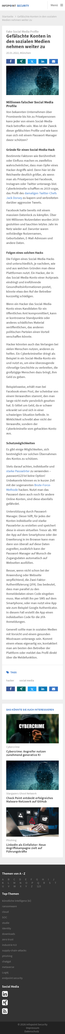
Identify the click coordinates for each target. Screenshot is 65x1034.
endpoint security (12, 978)
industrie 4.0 (9, 945)
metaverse (8, 967)
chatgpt (6, 961)
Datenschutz (31, 1031)
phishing (7, 956)
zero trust (7, 939)
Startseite (7, 16)
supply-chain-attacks (14, 950)
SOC (4, 917)
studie (5, 922)
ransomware (9, 906)
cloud (5, 911)
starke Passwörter (18, 471)
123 (39, 886)
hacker (10, 680)
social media (26, 680)
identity (6, 928)
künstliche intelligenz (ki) (16, 900)
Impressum (32, 1028)
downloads (8, 933)
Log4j (5, 972)
